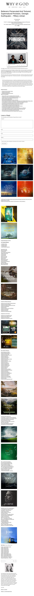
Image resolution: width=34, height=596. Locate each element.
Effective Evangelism (4, 250)
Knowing (2, 255)
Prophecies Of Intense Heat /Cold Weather (7, 308)
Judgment (2, 253)
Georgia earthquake (20, 24)
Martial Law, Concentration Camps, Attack (7, 525)
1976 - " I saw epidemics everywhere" (6, 518)
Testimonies (5, 260)
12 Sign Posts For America (5, 511)
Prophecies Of (3, 311)
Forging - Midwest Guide (4, 547)
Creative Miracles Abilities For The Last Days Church (9, 418)
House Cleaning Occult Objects (5, 464)
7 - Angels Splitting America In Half (6, 522)
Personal (2, 260)
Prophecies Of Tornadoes (4, 309)
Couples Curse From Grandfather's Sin (6, 465)
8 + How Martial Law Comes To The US (7, 509)
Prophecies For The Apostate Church (6, 315)
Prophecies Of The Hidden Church (6, 316)
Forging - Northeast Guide (5, 548)
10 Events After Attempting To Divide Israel (7, 423)
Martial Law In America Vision (5, 517)
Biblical (2, 264)
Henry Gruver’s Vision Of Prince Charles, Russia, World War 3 (24, 182)
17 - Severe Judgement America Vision (6, 467)
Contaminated (7, 311)
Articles (4, 259)
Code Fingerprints (5, 263)
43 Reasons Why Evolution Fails (6, 416)
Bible (2, 263)
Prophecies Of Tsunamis (4, 310)
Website (2, 137)
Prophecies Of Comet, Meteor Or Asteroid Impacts (8, 303)
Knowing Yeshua (3, 254)
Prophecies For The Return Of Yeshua (6, 318)
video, (4, 68)
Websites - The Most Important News (6, 591)
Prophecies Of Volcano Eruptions (6, 304)
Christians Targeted (8, 24)
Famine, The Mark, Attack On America (6, 524)
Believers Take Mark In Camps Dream (6, 468)
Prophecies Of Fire (4, 307)
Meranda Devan (17, 19)
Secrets (7, 264)
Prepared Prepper (3, 262)
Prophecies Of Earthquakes (5, 306)
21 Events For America (4, 513)
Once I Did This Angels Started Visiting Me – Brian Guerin (24, 149)
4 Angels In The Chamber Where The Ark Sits (7, 421)
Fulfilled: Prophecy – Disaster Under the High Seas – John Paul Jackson (9, 165)
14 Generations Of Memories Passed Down (7, 419)
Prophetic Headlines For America (6, 512)
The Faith (5, 256)
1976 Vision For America (4, 523)
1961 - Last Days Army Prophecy (6, 461)
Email (2, 133)
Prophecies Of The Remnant (5, 317)
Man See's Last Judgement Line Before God (7, 519)
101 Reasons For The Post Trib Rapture (7, 424)
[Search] (15, 561)
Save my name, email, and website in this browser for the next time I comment (13, 141)
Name (2, 129)
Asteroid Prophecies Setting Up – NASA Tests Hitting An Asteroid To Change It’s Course (25, 165)
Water (10, 311)
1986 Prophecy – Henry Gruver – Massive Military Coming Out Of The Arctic (8, 149)
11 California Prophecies (4, 520)
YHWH (5, 255)
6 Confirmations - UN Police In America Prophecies (8, 417)
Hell (5, 261)
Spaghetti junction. (9, 71)
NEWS (2, 259)
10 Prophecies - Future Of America (6, 510)
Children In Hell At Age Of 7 (5, 516)
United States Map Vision (4, 521)
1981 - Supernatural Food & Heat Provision (7, 466)
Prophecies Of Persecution (6, 92)
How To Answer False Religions (5, 252)
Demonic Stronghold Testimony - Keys (6, 463)
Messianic (2, 257)
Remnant (5, 257)
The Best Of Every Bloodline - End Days (7, 470)
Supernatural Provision (27, 24)
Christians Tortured (14, 24)
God (7, 253)
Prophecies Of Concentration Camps (7, 91)
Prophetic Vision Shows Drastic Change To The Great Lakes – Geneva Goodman (13, 201)
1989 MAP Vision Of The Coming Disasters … (8, 508)
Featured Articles (3, 251)
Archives (6, 259)
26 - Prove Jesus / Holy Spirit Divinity (6, 462)
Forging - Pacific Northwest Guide (6, 546)
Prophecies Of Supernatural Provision (7, 93)
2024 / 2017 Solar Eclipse (5, 422)
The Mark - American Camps (5, 469)
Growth (4, 264)
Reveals (5, 253)
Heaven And (3, 261)
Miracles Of (2, 258)
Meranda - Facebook (4, 589)
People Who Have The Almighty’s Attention (7, 514)
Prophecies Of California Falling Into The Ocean (8, 305)
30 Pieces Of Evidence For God (5, 420)
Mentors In (2, 256)
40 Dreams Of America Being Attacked (6, 515)
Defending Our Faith (4, 249)
